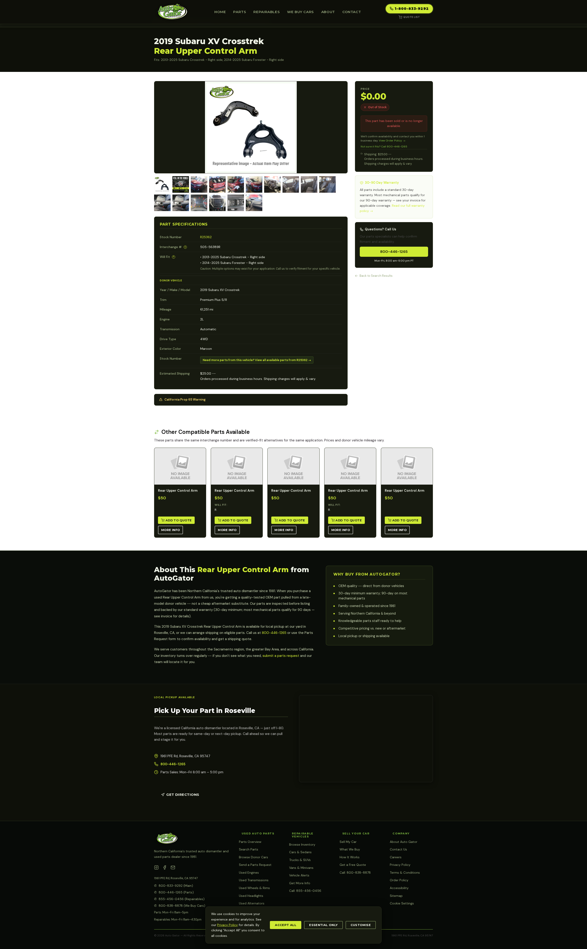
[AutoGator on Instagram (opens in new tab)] (156, 868)
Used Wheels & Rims (254, 888)
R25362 (206, 237)
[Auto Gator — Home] (172, 12)
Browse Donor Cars (253, 857)
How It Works (350, 857)
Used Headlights (251, 896)
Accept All (285, 925)
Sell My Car (348, 842)
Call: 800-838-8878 (355, 872)
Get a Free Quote (353, 865)
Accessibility (399, 888)
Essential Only (323, 925)
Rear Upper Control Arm (178, 491)
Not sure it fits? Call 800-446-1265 (384, 146)
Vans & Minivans (301, 868)
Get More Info (299, 883)
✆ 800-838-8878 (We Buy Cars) (179, 906)
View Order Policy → (392, 140)
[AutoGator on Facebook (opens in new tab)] (164, 868)
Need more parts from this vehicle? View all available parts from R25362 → (257, 360)
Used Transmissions (254, 880)
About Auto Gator (403, 842)
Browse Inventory (302, 844)
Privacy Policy (400, 865)
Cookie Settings (402, 903)
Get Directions (182, 794)
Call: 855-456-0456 (305, 891)
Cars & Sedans (300, 852)
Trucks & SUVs (300, 860)
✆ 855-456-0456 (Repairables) (179, 899)
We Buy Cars (300, 12)
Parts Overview (250, 842)
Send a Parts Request (255, 865)
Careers (395, 857)
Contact (351, 12)
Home (220, 12)
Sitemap (396, 896)
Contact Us (398, 849)
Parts (239, 12)
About (328, 12)
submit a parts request (281, 655)
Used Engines (249, 872)
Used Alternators (251, 903)
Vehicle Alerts (299, 875)
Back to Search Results (376, 276)
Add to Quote (179, 520)
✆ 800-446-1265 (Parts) (174, 892)
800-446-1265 (394, 251)
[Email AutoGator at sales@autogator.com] (173, 868)
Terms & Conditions (405, 872)
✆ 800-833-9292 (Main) (173, 886)
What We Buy (350, 849)
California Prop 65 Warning (185, 399)
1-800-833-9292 (412, 8)
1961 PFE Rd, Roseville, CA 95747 (176, 878)
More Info (170, 530)
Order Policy (399, 880)
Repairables (266, 12)
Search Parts (248, 849)
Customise (361, 925)
